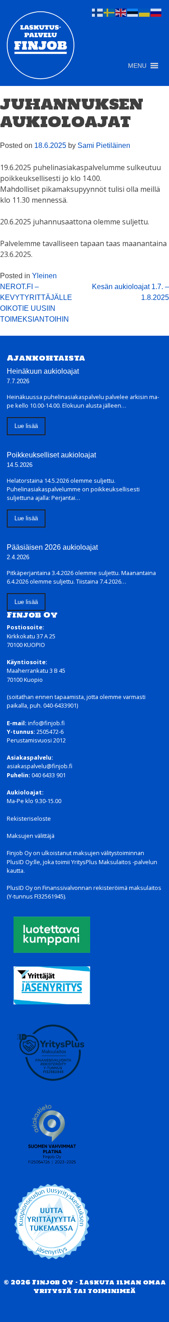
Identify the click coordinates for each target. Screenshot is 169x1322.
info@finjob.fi (46, 723)
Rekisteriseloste (29, 818)
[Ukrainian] (145, 12)
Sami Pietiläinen (104, 145)
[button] (137, 66)
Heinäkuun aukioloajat (43, 371)
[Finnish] (98, 12)
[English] (121, 12)
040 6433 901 (49, 775)
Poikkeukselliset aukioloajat (51, 455)
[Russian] (156, 12)
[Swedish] (109, 12)
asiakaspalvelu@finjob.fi (40, 766)
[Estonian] (133, 12)
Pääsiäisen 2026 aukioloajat (52, 547)
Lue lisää (26, 426)
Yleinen (44, 276)
